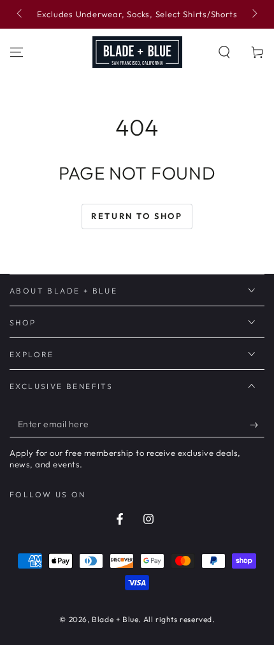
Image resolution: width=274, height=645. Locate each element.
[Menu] (16, 52)
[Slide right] (253, 14)
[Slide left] (20, 14)
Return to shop (136, 216)
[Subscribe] (257, 425)
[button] (224, 52)
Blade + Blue (115, 619)
